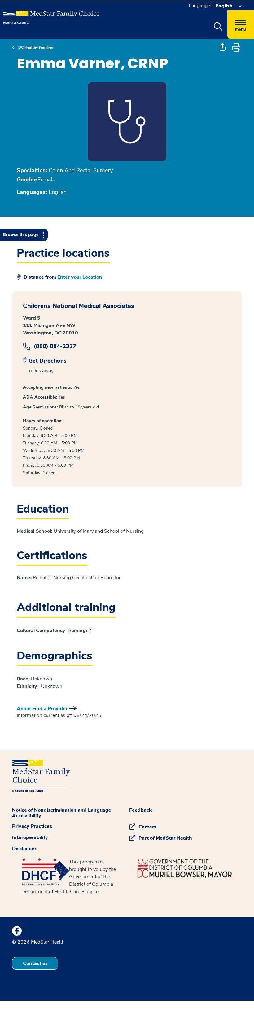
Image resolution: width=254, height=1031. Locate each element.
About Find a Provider (42, 709)
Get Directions (47, 361)
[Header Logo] (48, 14)
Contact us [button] (35, 963)
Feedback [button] (140, 810)
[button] (217, 26)
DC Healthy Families (35, 47)
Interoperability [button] (30, 837)
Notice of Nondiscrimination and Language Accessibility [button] (61, 813)
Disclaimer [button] (24, 848)
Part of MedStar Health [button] (165, 838)
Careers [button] (147, 826)
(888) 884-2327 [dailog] (55, 346)
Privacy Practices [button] (32, 826)
